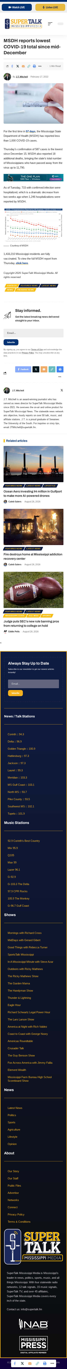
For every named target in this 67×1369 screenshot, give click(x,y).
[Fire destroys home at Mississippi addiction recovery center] (33, 527)
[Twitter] (61, 390)
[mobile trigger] (51, 23)
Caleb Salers (14, 501)
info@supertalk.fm (31, 1309)
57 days (30, 131)
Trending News (25, 290)
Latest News (49, 286)
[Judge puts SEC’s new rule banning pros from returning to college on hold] (33, 590)
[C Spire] (33, 177)
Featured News (29, 286)
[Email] (23, 66)
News (10, 290)
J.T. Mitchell (22, 77)
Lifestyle (50, 486)
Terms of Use (37, 349)
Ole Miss (34, 616)
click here (22, 263)
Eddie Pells (14, 631)
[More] (39, 66)
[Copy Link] (28, 66)
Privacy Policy (28, 353)
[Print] (34, 66)
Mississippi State (15, 616)
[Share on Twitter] (17, 66)
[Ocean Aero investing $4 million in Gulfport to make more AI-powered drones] (33, 464)
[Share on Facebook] (12, 66)
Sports (47, 616)
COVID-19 (12, 286)
